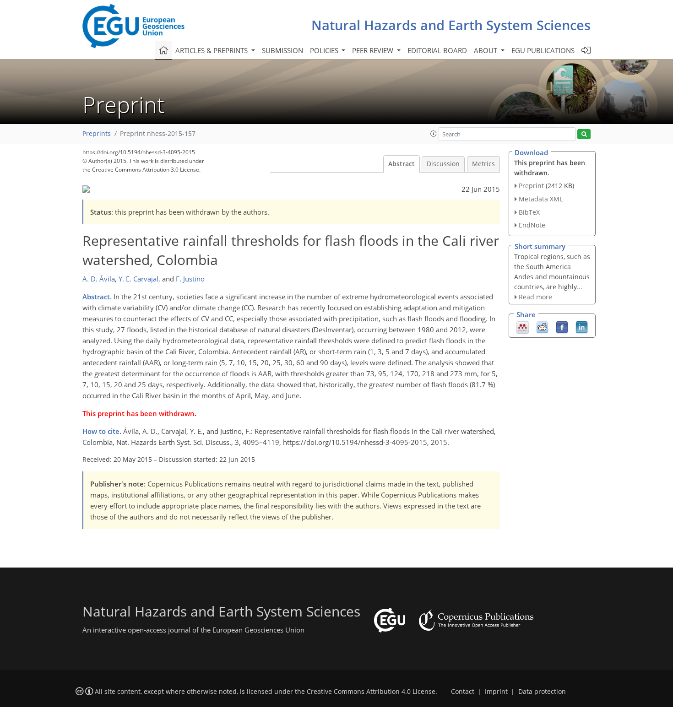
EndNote (532, 225)
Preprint (531, 185)
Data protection (542, 691)
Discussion (443, 164)
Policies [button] (325, 50)
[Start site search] (584, 134)
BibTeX (529, 212)
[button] (433, 134)
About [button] (486, 50)
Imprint (496, 691)
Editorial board (437, 50)
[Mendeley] (522, 326)
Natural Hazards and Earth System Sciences (451, 25)
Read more (535, 296)
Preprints (96, 134)
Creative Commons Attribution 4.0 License (371, 691)
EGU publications (543, 50)
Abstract (401, 164)
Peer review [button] (373, 50)
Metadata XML (541, 199)
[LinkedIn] (581, 326)
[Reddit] (542, 326)
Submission (282, 50)
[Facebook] (562, 326)
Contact (462, 691)
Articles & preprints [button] (212, 50)
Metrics (483, 164)
